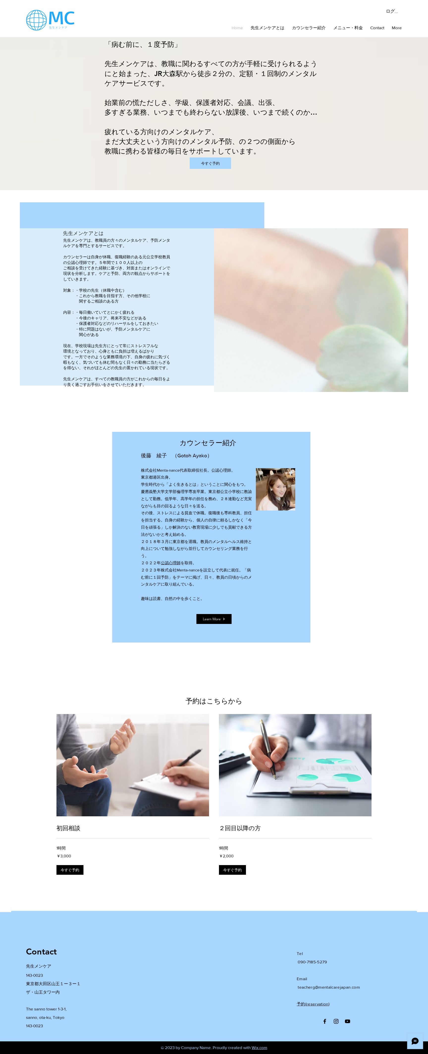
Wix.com (259, 1047)
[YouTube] (347, 1021)
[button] (69, 870)
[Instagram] (336, 1021)
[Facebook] (324, 1021)
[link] (132, 828)
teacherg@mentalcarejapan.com (329, 987)
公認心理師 (171, 563)
